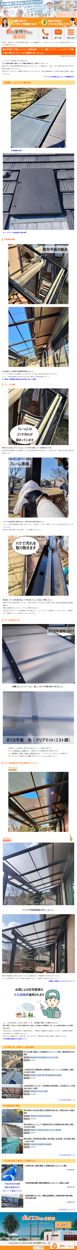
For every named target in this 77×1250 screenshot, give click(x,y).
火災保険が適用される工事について (15, 1039)
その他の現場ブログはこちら (66, 1209)
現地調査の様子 (17, 150)
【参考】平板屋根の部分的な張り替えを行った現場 (20, 379)
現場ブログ (11, 42)
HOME (4, 42)
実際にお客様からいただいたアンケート (62, 981)
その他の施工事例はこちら (67, 1100)
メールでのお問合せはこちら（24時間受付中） (60, 77)
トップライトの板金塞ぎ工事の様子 (15, 232)
